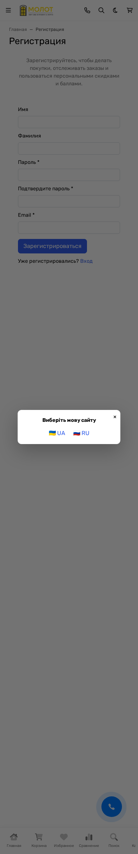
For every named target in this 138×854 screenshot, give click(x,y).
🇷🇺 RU (81, 433)
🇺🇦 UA (57, 433)
